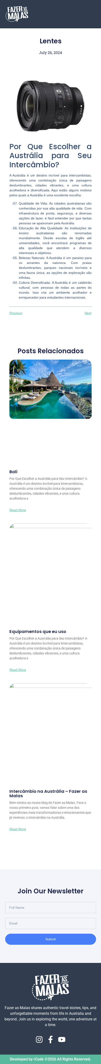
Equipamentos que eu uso (37, 631)
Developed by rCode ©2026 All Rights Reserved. (50, 1059)
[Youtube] (62, 1039)
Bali (13, 472)
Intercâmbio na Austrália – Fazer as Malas (48, 793)
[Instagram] (39, 1039)
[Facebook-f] (50, 1039)
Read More (17, 510)
